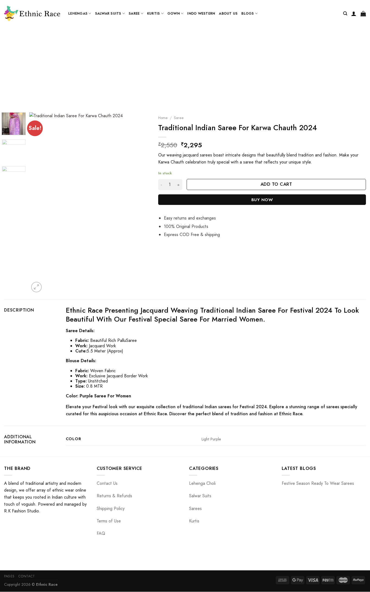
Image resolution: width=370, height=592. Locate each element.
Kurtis (153, 13)
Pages (9, 576)
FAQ (101, 533)
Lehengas (77, 13)
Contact (26, 576)
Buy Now (262, 200)
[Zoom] (36, 287)
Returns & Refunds (114, 496)
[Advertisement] (185, 68)
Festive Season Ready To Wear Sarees (318, 483)
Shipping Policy (111, 508)
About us (228, 13)
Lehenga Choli (202, 483)
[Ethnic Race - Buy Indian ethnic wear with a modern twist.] (32, 13)
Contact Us (107, 483)
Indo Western (201, 13)
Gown (173, 13)
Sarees (195, 508)
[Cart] (363, 13)
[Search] (345, 13)
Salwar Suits (108, 13)
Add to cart (276, 184)
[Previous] (38, 203)
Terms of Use (109, 521)
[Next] (141, 203)
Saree (134, 13)
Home (163, 117)
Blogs (247, 13)
